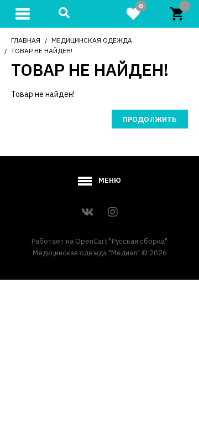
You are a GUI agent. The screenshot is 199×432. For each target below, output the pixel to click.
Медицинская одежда (91, 40)
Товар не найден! (41, 51)
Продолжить (150, 119)
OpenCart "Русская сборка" (121, 241)
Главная (25, 40)
